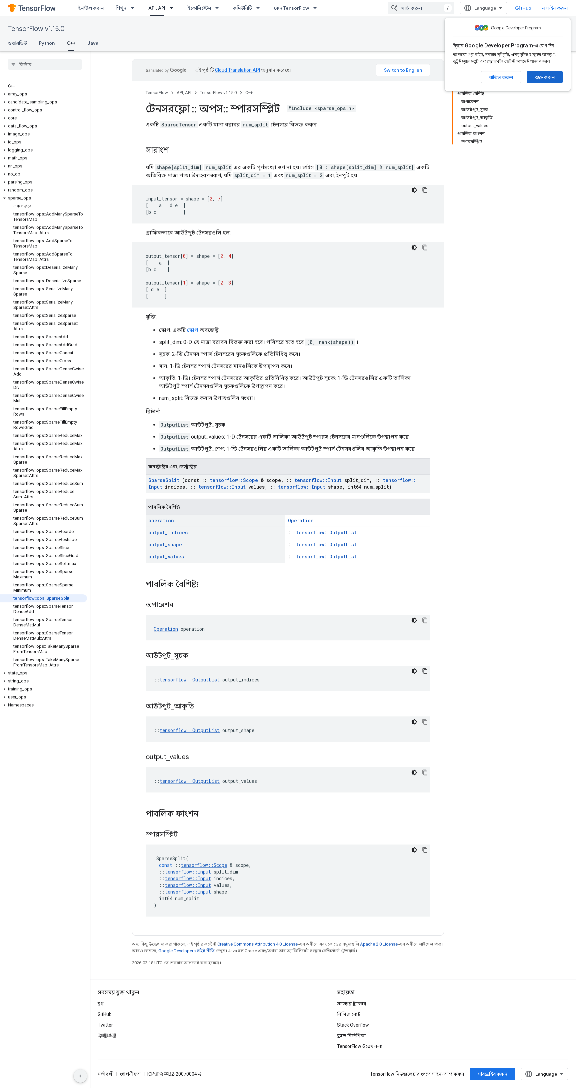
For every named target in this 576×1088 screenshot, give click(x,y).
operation (161, 520)
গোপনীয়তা (130, 1074)
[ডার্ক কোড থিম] (414, 190)
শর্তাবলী (106, 1074)
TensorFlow (157, 92)
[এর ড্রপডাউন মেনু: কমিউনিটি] (260, 8)
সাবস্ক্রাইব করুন (492, 1074)
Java (93, 43)
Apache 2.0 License (379, 944)
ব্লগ (100, 1003)
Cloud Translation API (237, 70)
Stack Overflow (353, 1025)
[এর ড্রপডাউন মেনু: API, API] (173, 8)
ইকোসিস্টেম (199, 8)
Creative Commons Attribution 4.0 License (257, 944)
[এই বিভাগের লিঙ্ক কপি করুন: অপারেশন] (181, 605)
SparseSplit (163, 480)
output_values (166, 556)
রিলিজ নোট (349, 1014)
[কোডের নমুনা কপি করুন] (425, 190)
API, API (156, 8)
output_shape (165, 544)
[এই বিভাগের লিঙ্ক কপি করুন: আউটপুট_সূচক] (196, 656)
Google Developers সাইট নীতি (186, 950)
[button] (43, 94)
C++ (71, 43)
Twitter (105, 1025)
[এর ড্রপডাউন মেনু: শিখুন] (134, 8)
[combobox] (421, 8)
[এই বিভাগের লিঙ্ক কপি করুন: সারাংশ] (175, 151)
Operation (301, 520)
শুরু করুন (545, 77)
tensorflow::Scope (234, 480)
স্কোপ (192, 330)
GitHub (523, 8)
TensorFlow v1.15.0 (36, 29)
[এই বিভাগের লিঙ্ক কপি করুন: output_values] (197, 757)
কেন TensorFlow (291, 8)
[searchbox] (45, 64)
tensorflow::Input (318, 480)
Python (47, 43)
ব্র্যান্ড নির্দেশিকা (351, 1035)
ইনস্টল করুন (91, 8)
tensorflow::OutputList (326, 532)
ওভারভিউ (17, 43)
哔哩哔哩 (107, 1035)
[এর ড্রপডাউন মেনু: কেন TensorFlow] (317, 8)
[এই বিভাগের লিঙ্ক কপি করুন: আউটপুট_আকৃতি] (202, 707)
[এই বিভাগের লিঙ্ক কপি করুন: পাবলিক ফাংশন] (207, 814)
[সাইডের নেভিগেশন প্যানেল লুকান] (80, 1076)
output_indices (168, 532)
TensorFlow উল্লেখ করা (360, 1046)
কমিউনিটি (242, 8)
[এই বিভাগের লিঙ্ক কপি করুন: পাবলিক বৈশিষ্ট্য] (207, 585)
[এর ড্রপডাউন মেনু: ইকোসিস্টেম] (219, 8)
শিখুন (121, 8)
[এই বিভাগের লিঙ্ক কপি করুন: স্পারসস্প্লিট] (186, 835)
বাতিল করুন (501, 77)
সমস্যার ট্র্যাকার (351, 1003)
